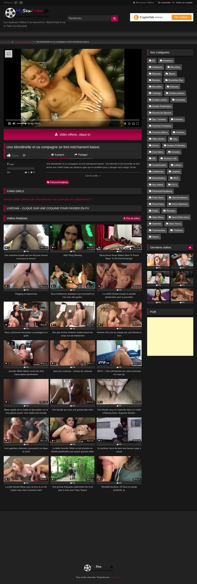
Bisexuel (156, 73)
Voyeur (155, 236)
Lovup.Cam (115, 577)
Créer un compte (184, 2)
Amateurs (168, 60)
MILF (176, 178)
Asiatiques (157, 67)
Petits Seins (158, 197)
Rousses (171, 210)
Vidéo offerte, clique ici (74, 134)
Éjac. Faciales (159, 119)
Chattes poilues (176, 93)
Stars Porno (175, 223)
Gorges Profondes (176, 145)
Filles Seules (158, 138)
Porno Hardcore (179, 204)
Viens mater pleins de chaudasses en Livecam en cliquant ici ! (48, 199)
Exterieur (178, 119)
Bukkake (174, 86)
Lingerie (176, 171)
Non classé (157, 184)
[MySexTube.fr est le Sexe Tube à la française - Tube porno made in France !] (27, 14)
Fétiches (180, 132)
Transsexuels (158, 230)
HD (153, 158)
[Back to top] (187, 575)
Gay (175, 138)
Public (155, 210)
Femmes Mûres (160, 132)
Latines (177, 165)
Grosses (175, 152)
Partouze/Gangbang (23, 42)
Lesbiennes (157, 171)
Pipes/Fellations (179, 197)
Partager (83, 154)
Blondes (156, 80)
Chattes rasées (159, 99)
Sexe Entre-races (180, 217)
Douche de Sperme (161, 112)
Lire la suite (91, 175)
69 (153, 60)
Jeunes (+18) (170, 158)
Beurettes (175, 67)
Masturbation (158, 178)
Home (8, 42)
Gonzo (155, 145)
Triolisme (178, 230)
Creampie (180, 99)
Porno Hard (157, 204)
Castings (156, 93)
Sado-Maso (157, 217)
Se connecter (164, 2)
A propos (59, 154)
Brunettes (157, 86)
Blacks (172, 73)
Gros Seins (157, 152)
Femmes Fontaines (161, 126)
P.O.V (174, 184)
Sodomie (156, 223)
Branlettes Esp (176, 80)
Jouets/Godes (159, 165)
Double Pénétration (161, 106)
